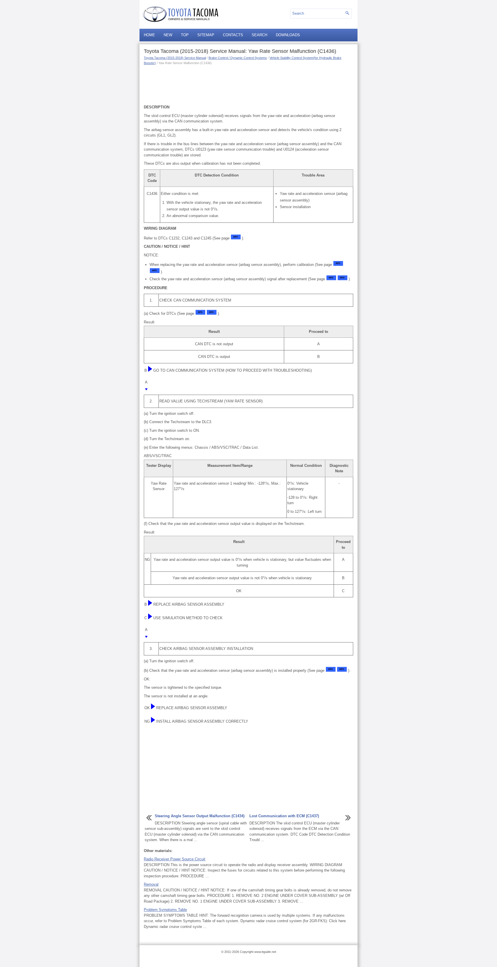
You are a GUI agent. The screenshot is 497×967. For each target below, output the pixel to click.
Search (259, 35)
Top (185, 35)
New (168, 35)
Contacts (233, 35)
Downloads (288, 35)
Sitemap (205, 35)
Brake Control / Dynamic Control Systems (238, 58)
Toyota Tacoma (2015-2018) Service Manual (175, 58)
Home (149, 35)
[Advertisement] (248, 84)
